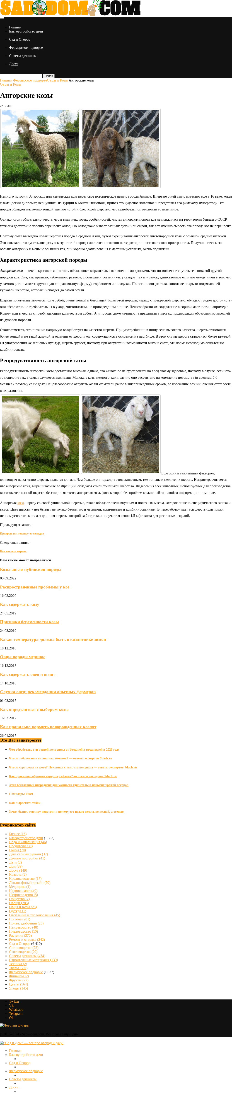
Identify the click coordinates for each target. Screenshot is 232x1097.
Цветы (18, 984)
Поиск (49, 76)
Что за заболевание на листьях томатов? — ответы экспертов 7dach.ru (60, 758)
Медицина (19, 887)
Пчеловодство (23, 931)
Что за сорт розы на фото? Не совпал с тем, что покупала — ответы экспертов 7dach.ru (73, 767)
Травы (18, 968)
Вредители (21, 846)
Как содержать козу (19, 604)
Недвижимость (23, 891)
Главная (15, 27)
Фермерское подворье (26, 47)
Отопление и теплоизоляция (34, 915)
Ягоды (18, 988)
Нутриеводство (23, 895)
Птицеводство (23, 927)
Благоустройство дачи (26, 31)
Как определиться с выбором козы (34, 709)
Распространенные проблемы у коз (35, 587)
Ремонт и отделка (27, 939)
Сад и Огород (19, 39)
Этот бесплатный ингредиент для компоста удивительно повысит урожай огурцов (68, 785)
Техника (18, 964)
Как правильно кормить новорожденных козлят (48, 726)
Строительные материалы (33, 960)
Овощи (19, 903)
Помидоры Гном (21, 794)
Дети (15, 862)
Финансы (19, 976)
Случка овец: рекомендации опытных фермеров (48, 691)
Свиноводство (23, 948)
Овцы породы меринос (22, 656)
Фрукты (18, 980)
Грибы (17, 850)
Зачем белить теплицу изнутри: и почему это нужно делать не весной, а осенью (66, 811)
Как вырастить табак (24, 803)
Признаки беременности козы (29, 621)
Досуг (13, 64)
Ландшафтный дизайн (29, 883)
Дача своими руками (28, 854)
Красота (18, 874)
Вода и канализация (28, 842)
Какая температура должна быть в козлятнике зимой (53, 639)
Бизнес (18, 834)
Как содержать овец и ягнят (27, 674)
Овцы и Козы (57, 80)
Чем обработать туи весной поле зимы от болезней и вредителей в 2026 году (64, 749)
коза (20, 503)
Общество (19, 899)
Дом (15, 866)
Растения (20, 935)
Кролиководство (25, 878)
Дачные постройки (27, 858)
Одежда (17, 911)
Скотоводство (23, 952)
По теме (19, 919)
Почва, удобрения (26, 923)
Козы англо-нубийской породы (30, 569)
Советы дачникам (22, 56)
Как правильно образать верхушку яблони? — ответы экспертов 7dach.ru (63, 776)
